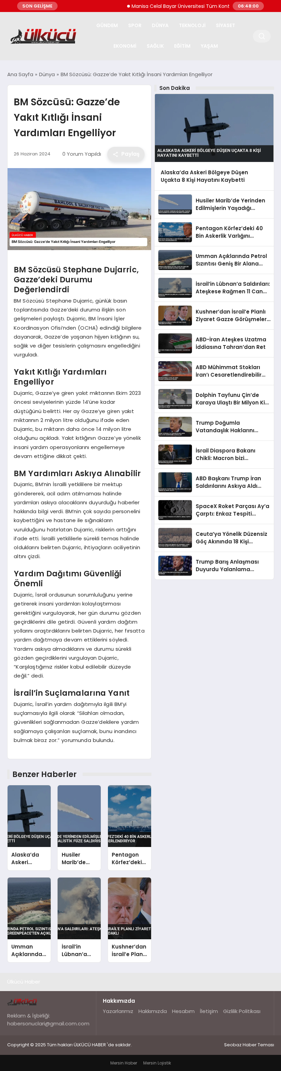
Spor (135, 25)
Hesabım (183, 1011)
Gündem (107, 25)
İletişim (209, 1011)
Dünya (160, 25)
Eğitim (182, 46)
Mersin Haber (123, 1063)
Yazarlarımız (118, 1011)
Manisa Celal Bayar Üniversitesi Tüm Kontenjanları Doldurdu (189, 6)
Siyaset (225, 25)
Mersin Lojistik (157, 1063)
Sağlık (155, 46)
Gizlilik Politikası (241, 1011)
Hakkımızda (152, 1011)
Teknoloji (192, 25)
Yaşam (209, 46)
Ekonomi (124, 46)
